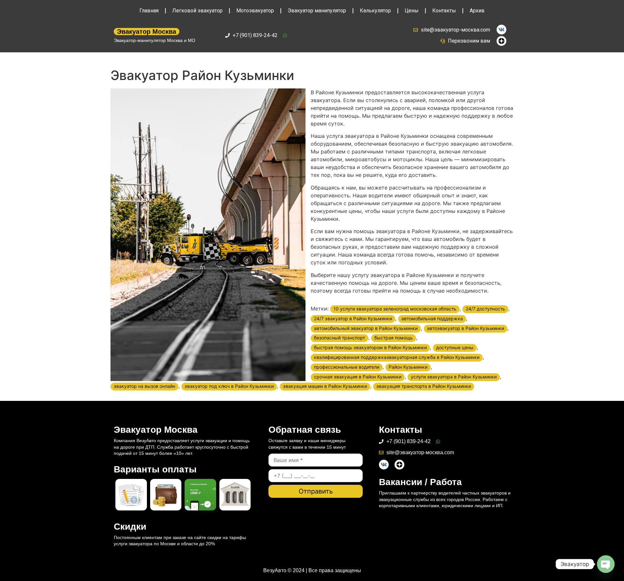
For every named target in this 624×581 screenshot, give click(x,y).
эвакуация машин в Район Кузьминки (325, 386)
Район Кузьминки (408, 367)
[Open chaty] (606, 564)
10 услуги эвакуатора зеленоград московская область (394, 308)
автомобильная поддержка (432, 318)
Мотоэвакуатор (255, 10)
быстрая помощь (393, 337)
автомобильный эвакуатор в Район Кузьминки (366, 328)
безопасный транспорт (339, 337)
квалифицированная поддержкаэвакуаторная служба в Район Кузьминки (396, 357)
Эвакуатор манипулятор (317, 10)
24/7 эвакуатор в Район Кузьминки (353, 318)
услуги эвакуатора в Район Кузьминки (454, 376)
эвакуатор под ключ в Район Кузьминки (229, 386)
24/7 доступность (485, 308)
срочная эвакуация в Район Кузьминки (357, 376)
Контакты (444, 10)
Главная (149, 10)
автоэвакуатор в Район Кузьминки (465, 328)
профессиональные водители (346, 367)
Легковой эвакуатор (197, 10)
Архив (477, 10)
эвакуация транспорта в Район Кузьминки (423, 386)
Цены (412, 10)
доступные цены (455, 347)
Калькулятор (375, 10)
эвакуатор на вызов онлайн (144, 386)
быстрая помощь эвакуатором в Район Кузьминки (370, 347)
